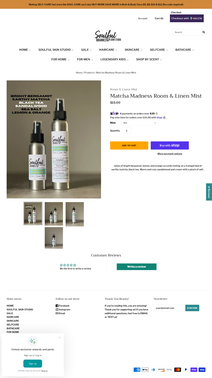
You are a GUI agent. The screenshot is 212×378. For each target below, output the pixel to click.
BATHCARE (183, 49)
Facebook (63, 305)
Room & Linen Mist (123, 89)
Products (89, 72)
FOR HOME (59, 59)
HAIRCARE (106, 49)
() (159, 18)
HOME (23, 49)
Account (142, 18)
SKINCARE (132, 49)
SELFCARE (157, 49)
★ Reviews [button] (209, 192)
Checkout (176, 12)
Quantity (115, 130)
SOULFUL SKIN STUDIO (54, 49)
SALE (85, 49)
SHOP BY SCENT (147, 59)
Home (79, 72)
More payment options (170, 153)
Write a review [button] (136, 266)
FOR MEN (83, 59)
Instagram (64, 309)
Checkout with (180, 18)
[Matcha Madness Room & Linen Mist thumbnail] (33, 213)
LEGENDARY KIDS (113, 59)
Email (61, 313)
